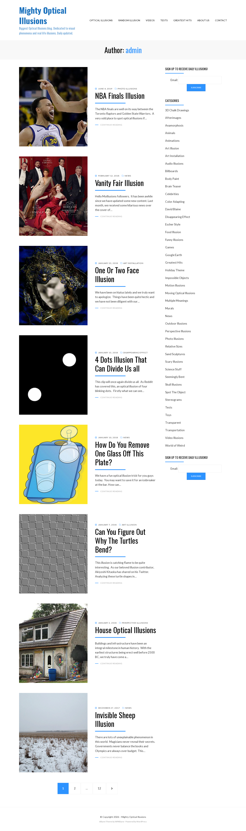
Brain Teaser (173, 186)
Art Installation (133, 263)
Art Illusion (129, 524)
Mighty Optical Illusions (42, 15)
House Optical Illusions (125, 629)
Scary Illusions (174, 361)
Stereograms (173, 399)
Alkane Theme (105, 821)
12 (101, 788)
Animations (172, 140)
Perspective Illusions (135, 623)
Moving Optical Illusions (180, 293)
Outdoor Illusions (176, 323)
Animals (170, 133)
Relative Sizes (173, 346)
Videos (150, 20)
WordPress (141, 821)
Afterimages (173, 118)
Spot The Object (175, 392)
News (128, 175)
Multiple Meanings (176, 300)
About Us (203, 20)
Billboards (171, 171)
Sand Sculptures (175, 354)
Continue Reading (111, 125)
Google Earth (173, 255)
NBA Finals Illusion (120, 95)
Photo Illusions (127, 88)
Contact (221, 20)
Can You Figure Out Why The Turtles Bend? (120, 540)
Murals (169, 308)
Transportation (175, 430)
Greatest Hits (182, 20)
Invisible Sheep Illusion (115, 719)
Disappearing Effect (135, 352)
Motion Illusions (175, 285)
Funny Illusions (174, 240)
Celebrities (172, 194)
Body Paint (172, 179)
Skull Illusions (173, 384)
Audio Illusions (174, 163)
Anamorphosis (174, 125)
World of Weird (175, 445)
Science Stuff (173, 369)
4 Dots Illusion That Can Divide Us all (121, 364)
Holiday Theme (174, 270)
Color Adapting (175, 201)
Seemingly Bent (175, 377)
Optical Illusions (101, 20)
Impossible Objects (177, 278)
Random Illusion (129, 20)
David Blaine (173, 209)
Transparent (173, 422)
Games (169, 247)
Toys (168, 415)
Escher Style (172, 224)
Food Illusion (173, 232)
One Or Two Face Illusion (117, 274)
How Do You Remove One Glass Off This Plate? (122, 453)
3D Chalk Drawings (177, 110)
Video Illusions (174, 438)
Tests (164, 20)
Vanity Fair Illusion (119, 182)
